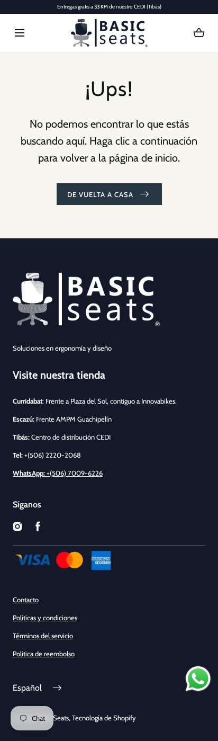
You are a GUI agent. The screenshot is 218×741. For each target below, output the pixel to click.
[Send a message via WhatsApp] (198, 678)
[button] (19, 33)
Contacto (26, 599)
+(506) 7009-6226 (58, 473)
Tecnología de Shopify (104, 717)
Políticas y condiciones (45, 617)
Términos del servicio (43, 635)
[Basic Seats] (109, 33)
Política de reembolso (44, 653)
